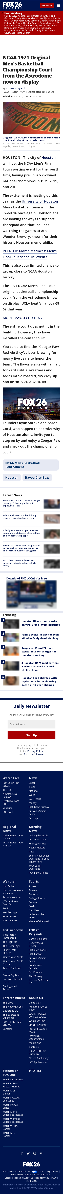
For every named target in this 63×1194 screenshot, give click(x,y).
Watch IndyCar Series (10, 1106)
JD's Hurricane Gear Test (10, 903)
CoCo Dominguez (14, 88)
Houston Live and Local (12, 981)
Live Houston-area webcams (13, 892)
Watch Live (47, 6)
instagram (34, 1153)
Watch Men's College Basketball (13, 1113)
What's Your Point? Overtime (13, 962)
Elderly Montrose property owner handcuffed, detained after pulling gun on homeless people (21, 533)
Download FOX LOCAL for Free (26, 578)
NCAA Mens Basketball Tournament (37, 91)
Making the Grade (38, 835)
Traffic (6, 908)
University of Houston (40, 201)
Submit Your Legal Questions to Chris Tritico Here (39, 858)
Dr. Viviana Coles (38, 839)
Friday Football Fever (37, 916)
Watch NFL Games (13, 1079)
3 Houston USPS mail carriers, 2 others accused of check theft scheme (40, 666)
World (32, 794)
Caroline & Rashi (38, 938)
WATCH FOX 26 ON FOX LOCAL (37, 1015)
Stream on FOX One (10, 1073)
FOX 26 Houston (10, 91)
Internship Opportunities (36, 1037)
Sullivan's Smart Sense (37, 812)
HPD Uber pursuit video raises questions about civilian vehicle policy (19, 563)
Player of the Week (39, 921)
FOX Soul (8, 812)
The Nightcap (10, 941)
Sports (34, 881)
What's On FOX (37, 1020)
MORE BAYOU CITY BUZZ (23, 317)
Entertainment (14, 998)
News (33, 778)
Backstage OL (10, 1010)
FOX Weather (10, 920)
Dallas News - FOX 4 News (13, 837)
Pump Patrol (9, 916)
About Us (36, 998)
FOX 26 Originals (35, 932)
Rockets (33, 894)
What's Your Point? (13, 957)
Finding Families (37, 843)
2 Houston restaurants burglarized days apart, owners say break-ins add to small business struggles (21, 548)
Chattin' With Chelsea (9, 951)
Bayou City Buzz (37, 477)
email (41, 1153)
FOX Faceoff (35, 954)
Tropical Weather (12, 897)
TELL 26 (7, 789)
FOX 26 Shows (13, 930)
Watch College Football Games (11, 1085)
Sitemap (33, 818)
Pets (31, 851)
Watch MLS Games (9, 1134)
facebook (22, 1153)
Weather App (10, 912)
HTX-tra (35, 1071)
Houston (48, 157)
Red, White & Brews (36, 944)
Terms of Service (34, 754)
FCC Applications (38, 1062)
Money (32, 803)
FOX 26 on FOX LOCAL (11, 784)
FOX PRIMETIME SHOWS (12, 1023)
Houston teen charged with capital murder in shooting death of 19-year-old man (39, 681)
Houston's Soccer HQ (38, 982)
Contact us (35, 1002)
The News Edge (11, 945)
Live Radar (8, 886)
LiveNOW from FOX (11, 802)
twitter (28, 1153)
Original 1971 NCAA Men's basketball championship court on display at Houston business (31, 139)
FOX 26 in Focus (38, 950)
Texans (33, 890)
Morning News (35, 829)
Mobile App (35, 1042)
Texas (32, 786)
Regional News (9, 829)
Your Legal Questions (34, 867)
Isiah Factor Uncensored (9, 936)
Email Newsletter (38, 1024)
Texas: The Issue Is (12, 969)
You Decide (35, 798)
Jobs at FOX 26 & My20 (38, 1030)
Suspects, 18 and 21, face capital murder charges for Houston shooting (39, 651)
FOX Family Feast (38, 872)
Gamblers (34, 910)
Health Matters (37, 847)
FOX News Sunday (39, 807)
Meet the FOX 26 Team (38, 1008)
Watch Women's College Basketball (13, 1120)
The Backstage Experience (11, 1016)
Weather (9, 881)
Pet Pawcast (36, 972)
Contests (7, 1028)
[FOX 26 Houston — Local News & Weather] (12, 5)
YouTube (7, 808)
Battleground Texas (10, 988)
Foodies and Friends (35, 966)
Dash (32, 906)
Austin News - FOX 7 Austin (13, 844)
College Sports (37, 898)
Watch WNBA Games (10, 1127)
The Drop (8, 1002)
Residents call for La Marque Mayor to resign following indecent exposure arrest (22, 503)
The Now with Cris (13, 1006)
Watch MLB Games (9, 1092)
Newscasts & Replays (10, 795)
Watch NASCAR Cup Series (11, 1099)
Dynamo (33, 902)
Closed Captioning (39, 1058)
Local (32, 782)
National (33, 790)
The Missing (35, 976)
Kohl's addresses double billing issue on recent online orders (19, 517)
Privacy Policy (35, 751)
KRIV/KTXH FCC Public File (37, 1052)
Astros (32, 886)
